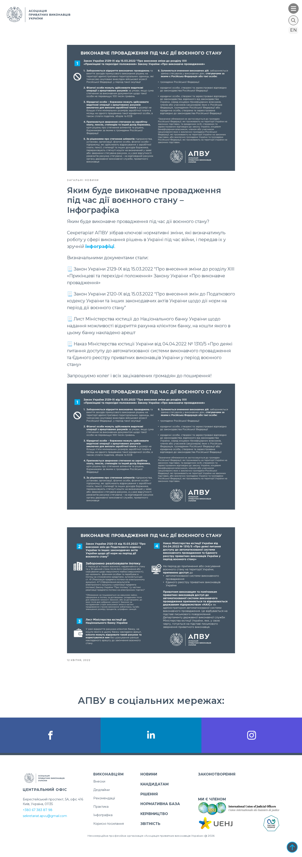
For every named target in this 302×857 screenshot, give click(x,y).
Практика (101, 807)
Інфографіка (103, 815)
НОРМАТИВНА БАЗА (160, 804)
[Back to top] (292, 847)
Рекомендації (104, 798)
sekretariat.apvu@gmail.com (45, 816)
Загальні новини (83, 180)
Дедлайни (101, 790)
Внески (99, 781)
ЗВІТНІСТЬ (150, 824)
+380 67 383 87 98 (37, 810)
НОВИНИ (148, 774)
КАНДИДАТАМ (154, 784)
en (293, 30)
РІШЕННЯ (149, 794)
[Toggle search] (293, 20)
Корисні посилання (108, 824)
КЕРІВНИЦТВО (154, 814)
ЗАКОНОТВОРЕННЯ (216, 774)
